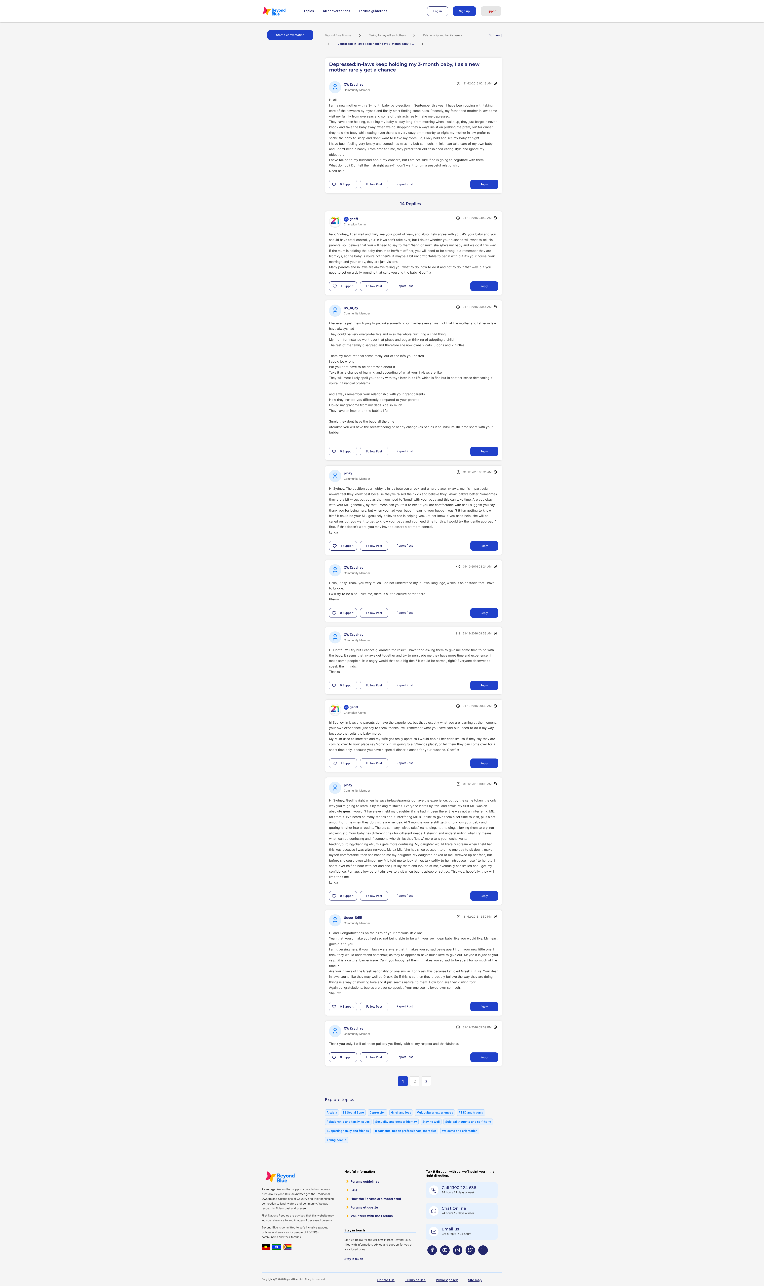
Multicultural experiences (435, 1112)
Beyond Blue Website (280, 1177)
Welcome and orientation (459, 1130)
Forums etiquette (364, 1207)
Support (491, 11)
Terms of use (415, 1280)
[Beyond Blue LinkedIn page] (483, 1258)
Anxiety (332, 1112)
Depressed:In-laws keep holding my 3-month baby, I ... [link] (375, 43)
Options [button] (494, 35)
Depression (377, 1112)
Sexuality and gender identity (396, 1121)
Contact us (386, 1280)
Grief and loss (401, 1112)
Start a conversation (290, 35)
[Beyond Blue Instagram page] (457, 1258)
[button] (334, 184)
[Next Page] (426, 1081)
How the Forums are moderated (376, 1199)
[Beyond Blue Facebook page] (432, 1258)
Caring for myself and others (387, 35)
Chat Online (454, 1208)
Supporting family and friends (348, 1130)
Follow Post (374, 184)
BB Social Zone (353, 1112)
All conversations (336, 11)
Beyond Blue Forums (279, 11)
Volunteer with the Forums (372, 1216)
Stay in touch (353, 1259)
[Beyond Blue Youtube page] (445, 1258)
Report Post (405, 184)
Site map (475, 1280)
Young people (336, 1140)
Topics (308, 11)
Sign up (464, 11)
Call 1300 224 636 (459, 1187)
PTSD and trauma (471, 1112)
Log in (437, 11)
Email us (450, 1229)
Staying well (431, 1121)
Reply (484, 184)
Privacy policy (447, 1280)
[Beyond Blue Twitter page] (470, 1258)
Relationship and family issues (442, 35)
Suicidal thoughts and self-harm (468, 1121)
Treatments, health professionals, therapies (405, 1130)
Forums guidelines (373, 11)
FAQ (354, 1190)
